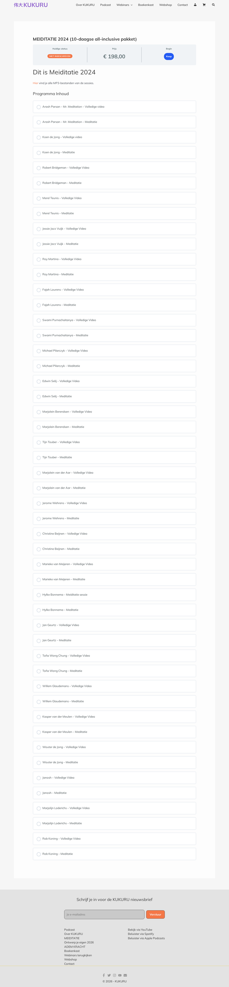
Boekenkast (72, 951)
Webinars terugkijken (78, 955)
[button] (213, 5)
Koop (169, 56)
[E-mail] (125, 975)
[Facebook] (103, 975)
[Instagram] (114, 975)
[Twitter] (109, 975)
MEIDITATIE (71, 938)
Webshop (70, 959)
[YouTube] (120, 975)
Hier (35, 83)
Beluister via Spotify (141, 934)
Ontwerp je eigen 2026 (79, 942)
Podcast (69, 929)
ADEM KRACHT (74, 946)
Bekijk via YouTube (140, 929)
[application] (130, 5)
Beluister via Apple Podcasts (146, 938)
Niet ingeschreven (59, 56)
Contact (69, 963)
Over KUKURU (73, 934)
